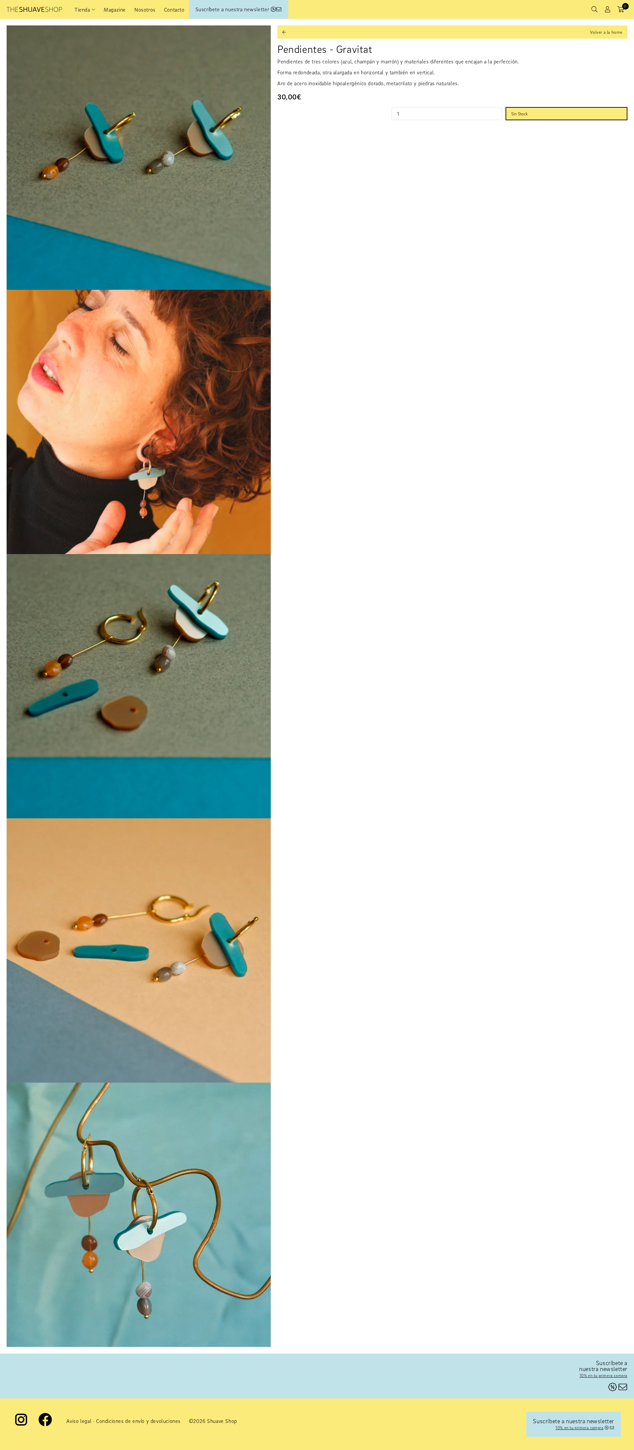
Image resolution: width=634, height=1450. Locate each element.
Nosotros (145, 9)
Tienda (82, 9)
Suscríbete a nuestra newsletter (233, 9)
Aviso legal (79, 1421)
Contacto (174, 9)
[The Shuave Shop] (34, 9)
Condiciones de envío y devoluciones (138, 1421)
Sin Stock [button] (519, 113)
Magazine (115, 9)
